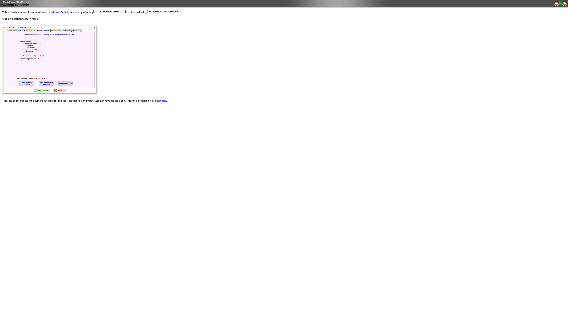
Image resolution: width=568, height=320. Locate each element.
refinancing (159, 101)
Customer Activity (59, 12)
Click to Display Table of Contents (16, 2)
